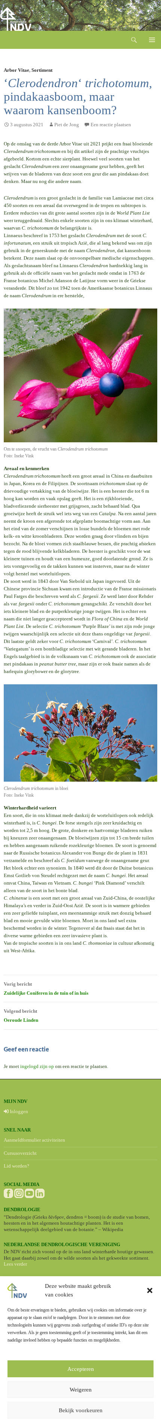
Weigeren (81, 1390)
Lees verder (15, 1264)
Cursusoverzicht (20, 1153)
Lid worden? (16, 1166)
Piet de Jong (66, 124)
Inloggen (18, 1111)
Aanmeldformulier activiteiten (34, 1140)
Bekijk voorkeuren (81, 1410)
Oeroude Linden (21, 1015)
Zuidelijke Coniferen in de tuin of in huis (46, 988)
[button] (150, 1290)
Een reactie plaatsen (111, 124)
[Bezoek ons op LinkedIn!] (40, 1193)
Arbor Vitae (16, 70)
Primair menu (152, 40)
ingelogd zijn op (37, 1066)
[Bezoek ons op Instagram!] (19, 1193)
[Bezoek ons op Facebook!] (8, 1193)
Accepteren (80, 1369)
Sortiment (41, 70)
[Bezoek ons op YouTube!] (29, 1193)
